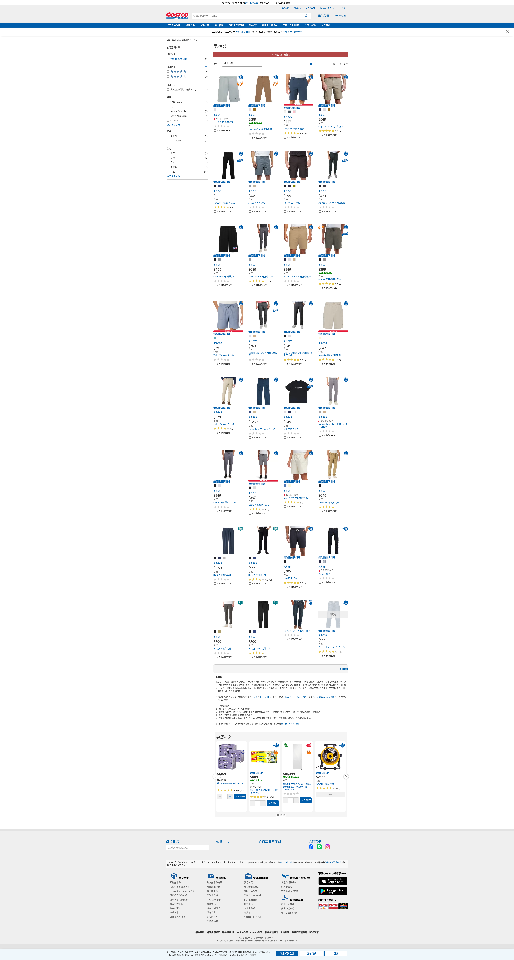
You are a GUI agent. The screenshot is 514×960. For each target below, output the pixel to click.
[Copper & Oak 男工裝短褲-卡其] (329, 109)
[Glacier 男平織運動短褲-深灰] (324, 259)
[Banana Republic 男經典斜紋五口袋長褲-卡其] (324, 412)
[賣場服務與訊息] (277, 25)
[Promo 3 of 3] (284, 815)
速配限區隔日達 (236, 25)
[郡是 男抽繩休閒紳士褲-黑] (250, 632)
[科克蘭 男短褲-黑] (285, 561)
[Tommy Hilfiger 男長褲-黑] (215, 186)
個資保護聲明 (271, 932)
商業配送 (326, 25)
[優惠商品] (195, 25)
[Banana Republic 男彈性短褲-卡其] (294, 259)
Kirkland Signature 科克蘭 (323, 697)
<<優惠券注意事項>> (292, 31)
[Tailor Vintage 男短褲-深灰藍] (290, 112)
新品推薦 (205, 25)
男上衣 (284, 724)
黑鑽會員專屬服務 (291, 25)
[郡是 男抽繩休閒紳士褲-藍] (254, 632)
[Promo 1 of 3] (278, 815)
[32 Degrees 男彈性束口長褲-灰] (324, 186)
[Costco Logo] (177, 15)
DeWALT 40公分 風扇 (325, 784)
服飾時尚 (176, 40)
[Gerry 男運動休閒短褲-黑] (250, 488)
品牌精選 (253, 25)
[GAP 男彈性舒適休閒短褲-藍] (285, 486)
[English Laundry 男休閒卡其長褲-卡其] (254, 336)
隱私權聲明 (228, 932)
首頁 (168, 40)
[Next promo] (346, 776)
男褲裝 (194, 40)
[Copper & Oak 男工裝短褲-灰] (324, 109)
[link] (228, 102)
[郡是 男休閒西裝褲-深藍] (220, 558)
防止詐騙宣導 (286, 862)
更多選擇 (217, 114)
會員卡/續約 (310, 25)
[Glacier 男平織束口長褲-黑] (215, 486)
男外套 (291, 724)
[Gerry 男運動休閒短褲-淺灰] (254, 488)
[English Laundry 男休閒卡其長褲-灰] (250, 336)
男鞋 (298, 724)
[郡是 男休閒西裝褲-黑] (215, 558)
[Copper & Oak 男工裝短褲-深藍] (320, 109)
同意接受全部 (287, 953)
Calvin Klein (289, 697)
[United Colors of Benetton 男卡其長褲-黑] (285, 336)
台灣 (344, 8)
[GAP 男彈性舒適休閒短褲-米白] (290, 486)
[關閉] (507, 31)
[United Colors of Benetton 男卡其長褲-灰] (290, 336)
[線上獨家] (223, 25)
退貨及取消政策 (299, 932)
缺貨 (330, 794)
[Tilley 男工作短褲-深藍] (290, 186)
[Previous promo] (215, 776)
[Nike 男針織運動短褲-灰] (215, 109)
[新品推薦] (209, 25)
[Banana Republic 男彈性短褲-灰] (290, 259)
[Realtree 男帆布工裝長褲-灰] (250, 109)
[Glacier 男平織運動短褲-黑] (320, 259)
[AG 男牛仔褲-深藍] (320, 561)
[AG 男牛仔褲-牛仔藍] (324, 561)
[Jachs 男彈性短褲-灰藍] (250, 186)
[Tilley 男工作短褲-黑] (285, 186)
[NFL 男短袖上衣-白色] (294, 412)
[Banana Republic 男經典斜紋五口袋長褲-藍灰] (320, 412)
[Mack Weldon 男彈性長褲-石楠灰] (250, 259)
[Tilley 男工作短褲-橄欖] (294, 186)
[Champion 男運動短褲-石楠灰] (220, 259)
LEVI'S (254, 697)
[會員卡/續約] (316, 25)
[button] (308, 16)
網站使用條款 (213, 932)
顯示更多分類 (173, 125)
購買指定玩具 (251, 3)
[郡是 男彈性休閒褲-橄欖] (220, 632)
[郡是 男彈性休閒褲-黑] (215, 632)
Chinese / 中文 (325, 8)
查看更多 (311, 953)
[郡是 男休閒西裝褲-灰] (224, 558)
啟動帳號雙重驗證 (333, 862)
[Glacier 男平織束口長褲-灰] (220, 486)
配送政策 (314, 932)
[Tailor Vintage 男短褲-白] (285, 112)
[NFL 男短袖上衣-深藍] (290, 412)
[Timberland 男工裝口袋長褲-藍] (250, 412)
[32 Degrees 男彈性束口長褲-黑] (320, 186)
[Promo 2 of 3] (281, 815)
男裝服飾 (186, 40)
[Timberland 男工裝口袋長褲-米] (254, 412)
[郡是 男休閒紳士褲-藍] (254, 558)
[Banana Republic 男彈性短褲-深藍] (285, 259)
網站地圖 (200, 932)
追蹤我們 (315, 842)
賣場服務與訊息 (269, 25)
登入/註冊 (323, 15)
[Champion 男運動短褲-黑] (215, 259)
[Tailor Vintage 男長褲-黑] (320, 486)
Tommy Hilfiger (266, 697)
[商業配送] (331, 25)
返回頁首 (343, 668)
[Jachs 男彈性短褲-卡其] (254, 186)
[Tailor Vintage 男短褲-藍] (215, 338)
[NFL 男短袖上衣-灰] (285, 412)
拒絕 (335, 953)
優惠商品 (190, 25)
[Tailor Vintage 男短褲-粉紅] (294, 112)
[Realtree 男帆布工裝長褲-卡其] (254, 109)
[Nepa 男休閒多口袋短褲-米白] (320, 338)
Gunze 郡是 (302, 697)
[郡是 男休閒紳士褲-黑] (250, 558)
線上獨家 (219, 25)
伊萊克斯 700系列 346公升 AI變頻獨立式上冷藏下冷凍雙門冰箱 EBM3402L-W (297, 787)
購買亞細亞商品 (242, 31)
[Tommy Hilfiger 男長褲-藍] (220, 186)
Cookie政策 (242, 932)
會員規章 (284, 932)
